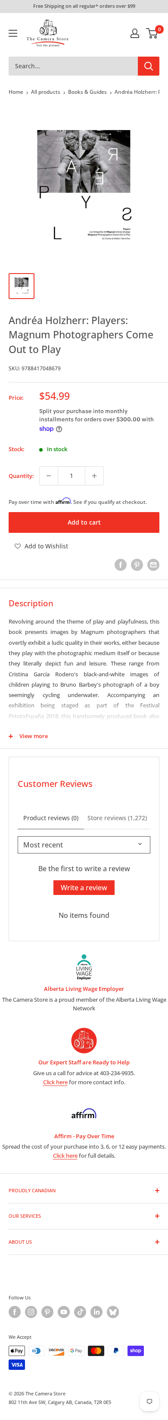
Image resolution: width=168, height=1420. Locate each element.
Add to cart (84, 522)
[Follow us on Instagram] (31, 1312)
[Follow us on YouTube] (64, 1312)
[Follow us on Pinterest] (47, 1312)
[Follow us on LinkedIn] (96, 1312)
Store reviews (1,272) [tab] (117, 818)
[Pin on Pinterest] (137, 565)
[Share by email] (153, 565)
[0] (152, 33)
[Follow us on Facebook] (15, 1312)
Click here (55, 1082)
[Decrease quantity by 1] (49, 476)
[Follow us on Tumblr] (113, 1312)
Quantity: (21, 476)
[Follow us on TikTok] (80, 1312)
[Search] (148, 66)
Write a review (84, 887)
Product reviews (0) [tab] (50, 818)
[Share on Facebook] (121, 565)
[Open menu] (13, 33)
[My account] (135, 33)
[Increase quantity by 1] (94, 476)
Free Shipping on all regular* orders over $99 (84, 6)
